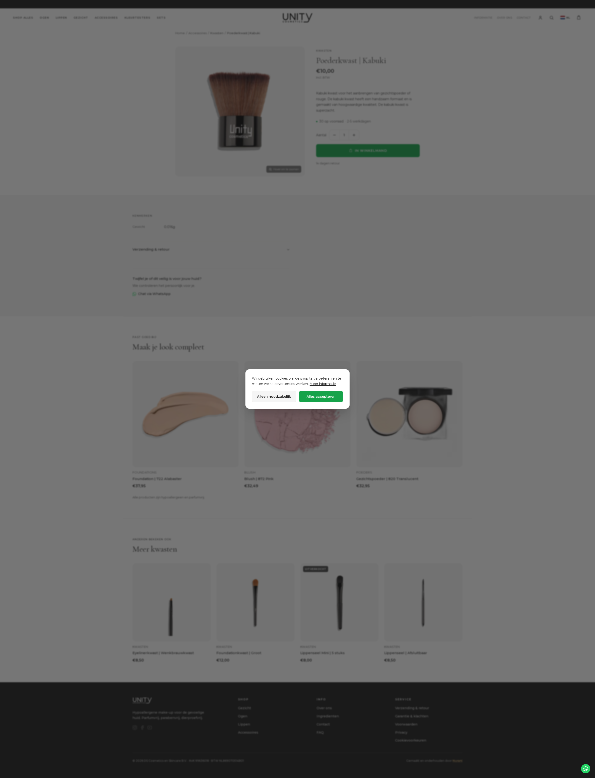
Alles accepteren (321, 396)
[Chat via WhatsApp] (585, 768)
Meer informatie (323, 384)
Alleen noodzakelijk (274, 396)
